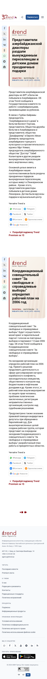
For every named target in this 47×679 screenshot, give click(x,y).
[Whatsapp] (4, 645)
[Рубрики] (42, 17)
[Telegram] (26, 645)
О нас (4, 583)
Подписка (6, 607)
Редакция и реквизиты (11, 586)
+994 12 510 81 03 (8, 554)
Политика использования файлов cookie (18, 632)
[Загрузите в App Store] (9, 656)
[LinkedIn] (32, 645)
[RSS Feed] (37, 645)
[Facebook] (10, 645)
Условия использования (12, 621)
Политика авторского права (13, 629)
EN (19, 675)
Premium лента (8, 573)
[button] (4, 28)
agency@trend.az (8, 557)
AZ (23, 675)
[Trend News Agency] (9, 534)
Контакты (6, 590)
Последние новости (10, 569)
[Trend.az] (9, 17)
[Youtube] (21, 645)
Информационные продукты (14, 611)
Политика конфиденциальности (15, 625)
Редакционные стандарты (13, 594)
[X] (15, 645)
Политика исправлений (11, 598)
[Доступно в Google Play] (27, 656)
